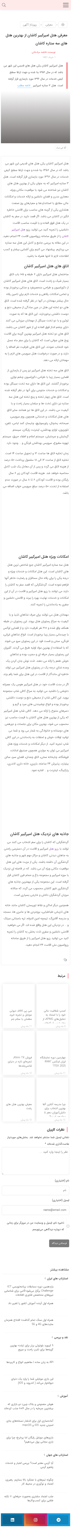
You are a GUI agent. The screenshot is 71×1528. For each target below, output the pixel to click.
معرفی (49, 25)
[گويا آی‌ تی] (35, 6)
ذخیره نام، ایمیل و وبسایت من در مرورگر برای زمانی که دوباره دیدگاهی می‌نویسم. (35, 1226)
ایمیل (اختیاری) (60, 1200)
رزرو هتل (54, 849)
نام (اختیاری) (62, 1180)
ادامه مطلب (24, 85)
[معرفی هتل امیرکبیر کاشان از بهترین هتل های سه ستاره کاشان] (35, 117)
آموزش (63, 1396)
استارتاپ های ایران (57, 1278)
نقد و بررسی (60, 1337)
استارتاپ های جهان (56, 1455)
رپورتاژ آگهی (30, 25)
